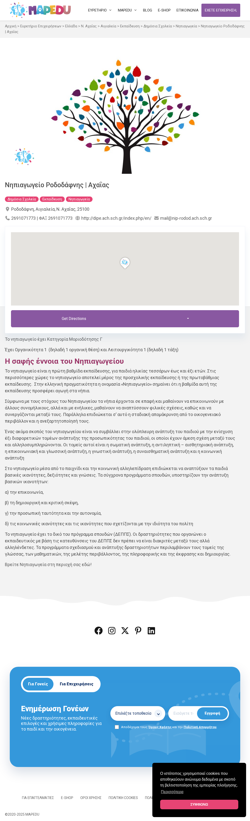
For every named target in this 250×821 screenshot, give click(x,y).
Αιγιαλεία (108, 26)
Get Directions (74, 318)
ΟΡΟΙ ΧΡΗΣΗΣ (91, 798)
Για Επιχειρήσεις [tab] (77, 683)
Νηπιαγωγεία (186, 26)
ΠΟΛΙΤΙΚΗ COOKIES (123, 798)
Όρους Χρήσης (160, 727)
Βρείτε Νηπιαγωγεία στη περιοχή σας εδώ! (48, 564)
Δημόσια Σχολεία (158, 26)
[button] (98, 630)
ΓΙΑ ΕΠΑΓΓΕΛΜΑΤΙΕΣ (38, 798)
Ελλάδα (71, 26)
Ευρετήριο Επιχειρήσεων (40, 26)
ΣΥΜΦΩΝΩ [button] (199, 804)
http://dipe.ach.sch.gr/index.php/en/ (116, 218)
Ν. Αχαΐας (89, 26)
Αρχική (10, 26)
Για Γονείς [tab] (38, 683)
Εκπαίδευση (130, 26)
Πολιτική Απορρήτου (200, 727)
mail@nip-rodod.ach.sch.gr (186, 218)
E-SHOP (67, 798)
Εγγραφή (212, 713)
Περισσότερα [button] (172, 792)
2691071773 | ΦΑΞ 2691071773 (42, 218)
